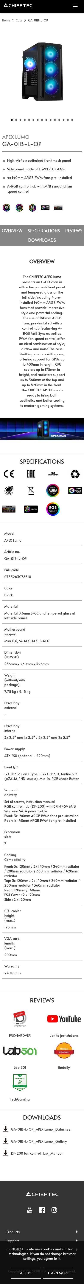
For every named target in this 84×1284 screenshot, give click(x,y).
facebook (42, 1210)
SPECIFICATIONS (44, 231)
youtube (29, 1210)
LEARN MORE (58, 1272)
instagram (54, 1210)
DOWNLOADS (42, 240)
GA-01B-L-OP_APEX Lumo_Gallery (39, 1141)
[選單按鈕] (75, 6)
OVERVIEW (12, 231)
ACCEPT (26, 1272)
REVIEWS (73, 231)
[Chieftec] (17, 5)
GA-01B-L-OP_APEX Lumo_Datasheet (41, 1129)
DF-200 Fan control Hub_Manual (36, 1153)
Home (6, 20)
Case (19, 20)
